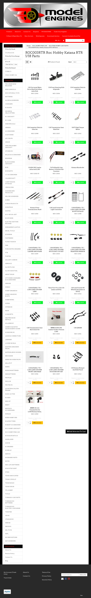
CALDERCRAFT (10, 178)
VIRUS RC (8, 526)
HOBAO (7, 287)
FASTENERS (9, 238)
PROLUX (8, 381)
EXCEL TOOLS (10, 230)
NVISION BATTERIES (12, 370)
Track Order (8, 578)
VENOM (7, 522)
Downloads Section (53, 36)
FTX (6, 252)
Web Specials (40, 36)
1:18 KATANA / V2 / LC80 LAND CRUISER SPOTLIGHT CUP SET (56, 249)
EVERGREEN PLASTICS (12, 227)
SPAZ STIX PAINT (11, 468)
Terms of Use (46, 572)
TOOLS (7, 494)
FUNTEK (8, 256)
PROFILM (8, 377)
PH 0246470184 (46, 31)
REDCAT (8, 401)
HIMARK (8, 283)
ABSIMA (8, 127)
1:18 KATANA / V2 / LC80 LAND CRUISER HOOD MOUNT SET (56, 369)
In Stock (10, 52)
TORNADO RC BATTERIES (9, 502)
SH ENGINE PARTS (11, 457)
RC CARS (8, 120)
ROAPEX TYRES (10, 421)
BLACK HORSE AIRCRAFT (10, 162)
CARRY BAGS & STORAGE (10, 182)
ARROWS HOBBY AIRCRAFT (11, 146)
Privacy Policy (46, 576)
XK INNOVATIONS (11, 537)
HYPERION (8, 307)
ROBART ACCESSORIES (13, 425)
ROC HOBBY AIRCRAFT (12, 428)
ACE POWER (9, 134)
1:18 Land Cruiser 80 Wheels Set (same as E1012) (78, 289)
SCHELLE (8, 450)
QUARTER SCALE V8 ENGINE (12, 389)
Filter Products (10, 46)
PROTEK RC (9, 385)
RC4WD (7, 397)
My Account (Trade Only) (10, 573)
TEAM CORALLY (10, 479)
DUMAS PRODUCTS (11, 203)
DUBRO (7, 200)
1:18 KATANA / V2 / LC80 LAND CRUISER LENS (34, 289)
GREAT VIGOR (9, 274)
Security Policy (47, 579)
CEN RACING (9, 187)
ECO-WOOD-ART (11, 214)
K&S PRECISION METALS (10, 318)
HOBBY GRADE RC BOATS (11, 295)
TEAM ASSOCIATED (11, 475)
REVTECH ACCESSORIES (10, 409)
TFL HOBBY (9, 490)
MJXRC (7, 366)
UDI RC (7, 515)
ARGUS (7, 142)
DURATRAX (9, 207)
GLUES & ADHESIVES (12, 100)
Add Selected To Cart (77, 431)
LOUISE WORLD (10, 343)
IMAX (7, 310)
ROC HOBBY (11, 75)
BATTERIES (9, 96)
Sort (69, 62)
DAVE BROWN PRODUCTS (10, 191)
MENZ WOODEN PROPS (13, 359)
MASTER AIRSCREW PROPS (12, 347)
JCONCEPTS (9, 314)
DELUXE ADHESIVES (11, 196)
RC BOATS (8, 107)
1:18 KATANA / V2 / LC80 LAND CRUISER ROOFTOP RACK (78, 209)
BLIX (6, 167)
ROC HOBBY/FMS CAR (12, 432)
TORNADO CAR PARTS (12, 497)
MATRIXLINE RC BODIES (13, 352)
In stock (38, 102)
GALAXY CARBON (11, 260)
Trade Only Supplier (60, 31)
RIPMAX (8, 414)
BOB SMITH (9, 171)
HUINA (7, 303)
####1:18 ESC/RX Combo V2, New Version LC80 (56, 329)
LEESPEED (8, 339)
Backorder (38, 342)
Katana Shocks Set (78, 167)
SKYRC (7, 461)
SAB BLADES (9, 439)
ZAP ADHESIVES (10, 541)
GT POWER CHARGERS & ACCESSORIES (12, 278)
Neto (81, 595)
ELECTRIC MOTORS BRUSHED (11, 222)
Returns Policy (9, 553)
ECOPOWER (9, 218)
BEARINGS (8, 158)
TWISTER (8, 512)
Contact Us (26, 31)
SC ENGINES (9, 446)
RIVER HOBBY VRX (11, 417)
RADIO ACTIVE (10, 394)
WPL (7, 533)
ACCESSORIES (10, 131)
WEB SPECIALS (10, 124)
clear (15, 64)
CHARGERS (9, 104)
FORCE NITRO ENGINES (13, 249)
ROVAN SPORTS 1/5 (11, 435)
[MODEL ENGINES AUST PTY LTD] (45, 14)
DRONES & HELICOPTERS (10, 112)
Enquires (36, 31)
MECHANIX (9, 356)
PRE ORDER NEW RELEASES (10, 84)
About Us (18, 31)
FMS (8, 71)
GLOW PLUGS (10, 267)
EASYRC (8, 211)
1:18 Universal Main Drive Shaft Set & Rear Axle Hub (34, 89)
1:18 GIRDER (78, 328)
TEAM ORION (9, 486)
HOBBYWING (9, 299)
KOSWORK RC (10, 332)
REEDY (7, 405)
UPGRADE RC (9, 519)
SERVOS (7, 454)
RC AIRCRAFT (9, 116)
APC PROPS (9, 138)
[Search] (83, 40)
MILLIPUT (8, 363)
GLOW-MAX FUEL (11, 270)
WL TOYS (8, 530)
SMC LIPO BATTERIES (12, 464)
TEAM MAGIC (9, 483)
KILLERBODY (9, 323)
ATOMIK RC (9, 151)
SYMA (7, 472)
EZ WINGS (8, 234)
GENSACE (8, 263)
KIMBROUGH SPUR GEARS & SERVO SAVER (12, 327)
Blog (6, 560)
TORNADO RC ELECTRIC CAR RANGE (12, 507)
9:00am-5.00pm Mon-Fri (14, 36)
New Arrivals (29, 36)
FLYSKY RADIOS (10, 241)
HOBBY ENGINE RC (11, 290)
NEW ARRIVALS (10, 89)
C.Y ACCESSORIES (11, 174)
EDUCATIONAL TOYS (12, 93)
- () (58, 40)
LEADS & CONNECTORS (13, 336)
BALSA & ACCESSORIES (13, 154)
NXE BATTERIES (10, 374)
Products (9, 31)
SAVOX (7, 443)
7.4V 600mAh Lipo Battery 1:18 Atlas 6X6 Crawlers (56, 169)
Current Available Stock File (71, 36)
